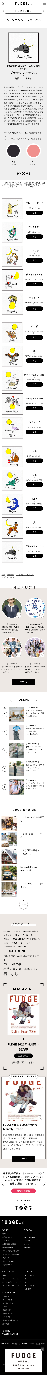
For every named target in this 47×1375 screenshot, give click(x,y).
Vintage (16, 964)
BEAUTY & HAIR (8, 1271)
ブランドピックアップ (11, 1251)
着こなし (11, 973)
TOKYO (27, 1241)
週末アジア (7, 1310)
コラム (5, 1306)
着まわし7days (8, 1261)
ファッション (29, 1275)
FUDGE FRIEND (15, 951)
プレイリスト (7, 1313)
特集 (4, 1233)
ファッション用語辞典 (11, 1254)
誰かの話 (6, 1324)
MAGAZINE (6, 1344)
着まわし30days (30, 969)
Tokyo (14, 943)
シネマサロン (7, 1317)
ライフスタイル (8, 1299)
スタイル (8, 935)
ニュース (6, 1240)
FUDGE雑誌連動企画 (30, 931)
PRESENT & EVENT (10, 1334)
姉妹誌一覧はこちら (22, 1062)
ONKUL (6, 943)
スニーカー (17, 931)
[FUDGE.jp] (23, 3)
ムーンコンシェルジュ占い (25, 575)
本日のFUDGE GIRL (10, 947)
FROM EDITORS (28, 1344)
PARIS (26, 1244)
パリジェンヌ (13, 969)
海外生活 (27, 1289)
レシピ (26, 1282)
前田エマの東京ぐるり (11, 1320)
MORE (23, 1158)
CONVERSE (7, 931)
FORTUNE (10, 575)
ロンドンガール (24, 935)
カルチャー (7, 1296)
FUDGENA (22, 946)
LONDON (27, 1248)
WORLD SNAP (29, 1237)
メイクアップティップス (11, 1285)
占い (6, 964)
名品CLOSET (7, 1237)
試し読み (23, 1056)
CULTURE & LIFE (8, 1292)
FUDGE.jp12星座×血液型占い (26, 939)
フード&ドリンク (9, 1303)
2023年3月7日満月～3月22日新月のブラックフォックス (12, 184)
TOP (3, 575)
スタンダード (7, 1258)
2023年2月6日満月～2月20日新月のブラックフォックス (34, 184)
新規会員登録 (23, 1191)
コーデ (34, 951)
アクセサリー (7, 1265)
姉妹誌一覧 (16, 1344)
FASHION (5, 1230)
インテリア (25, 942)
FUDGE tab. (28, 1230)
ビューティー (29, 1279)
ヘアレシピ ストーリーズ (12, 1282)
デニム (6, 939)
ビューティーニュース (11, 1279)
